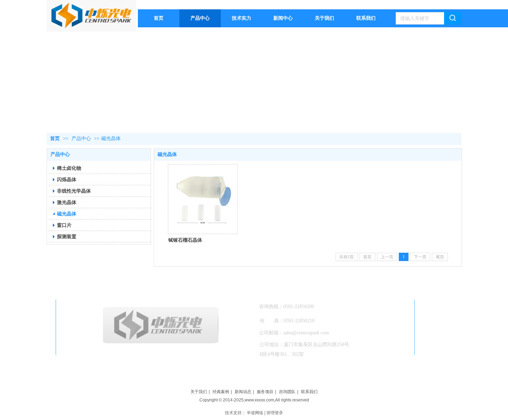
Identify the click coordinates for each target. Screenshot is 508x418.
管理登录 (274, 412)
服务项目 (265, 391)
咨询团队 (287, 391)
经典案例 (221, 391)
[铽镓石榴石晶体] (203, 199)
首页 (55, 138)
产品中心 (81, 138)
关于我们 (198, 391)
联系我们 (309, 391)
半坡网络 (255, 412)
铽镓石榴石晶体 (185, 240)
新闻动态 (243, 391)
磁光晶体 (111, 138)
